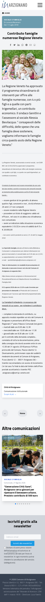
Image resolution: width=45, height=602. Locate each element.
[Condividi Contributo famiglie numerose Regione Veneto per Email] (31, 45)
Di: (5, 22)
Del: (5, 24)
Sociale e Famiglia (13, 19)
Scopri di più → (10, 394)
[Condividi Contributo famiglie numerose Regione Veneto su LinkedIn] (19, 45)
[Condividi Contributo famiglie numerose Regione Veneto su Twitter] (15, 45)
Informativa (12, 550)
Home (22, 413)
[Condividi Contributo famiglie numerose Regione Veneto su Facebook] (11, 45)
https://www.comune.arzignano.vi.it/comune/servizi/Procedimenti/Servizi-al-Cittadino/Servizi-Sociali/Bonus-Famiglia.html (21, 279)
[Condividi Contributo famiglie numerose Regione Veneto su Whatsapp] (23, 45)
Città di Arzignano (12, 387)
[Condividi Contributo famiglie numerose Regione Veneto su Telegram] (27, 45)
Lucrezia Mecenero (13, 22)
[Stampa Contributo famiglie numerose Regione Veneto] (35, 45)
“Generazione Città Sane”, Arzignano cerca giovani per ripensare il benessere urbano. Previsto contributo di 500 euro (21, 491)
